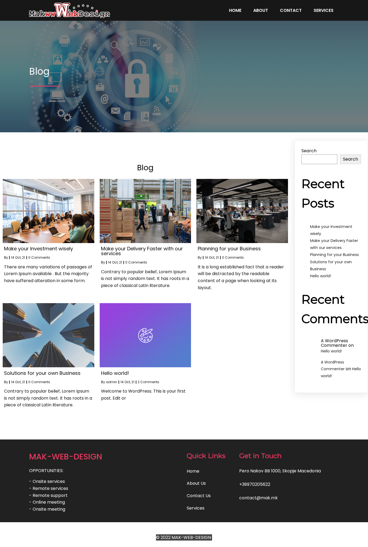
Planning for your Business (334, 254)
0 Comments (39, 257)
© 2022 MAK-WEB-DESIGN (184, 537)
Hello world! (320, 276)
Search (309, 151)
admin (111, 382)
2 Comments (148, 382)
